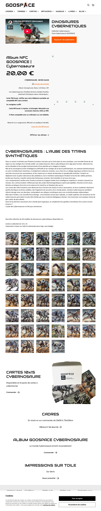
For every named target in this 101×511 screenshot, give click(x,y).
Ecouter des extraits (41, 84)
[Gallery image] (12, 238)
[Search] (88, 5)
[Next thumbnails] (93, 104)
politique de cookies (49, 505)
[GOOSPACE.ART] (20, 5)
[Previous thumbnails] (54, 104)
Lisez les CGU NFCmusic (40, 127)
